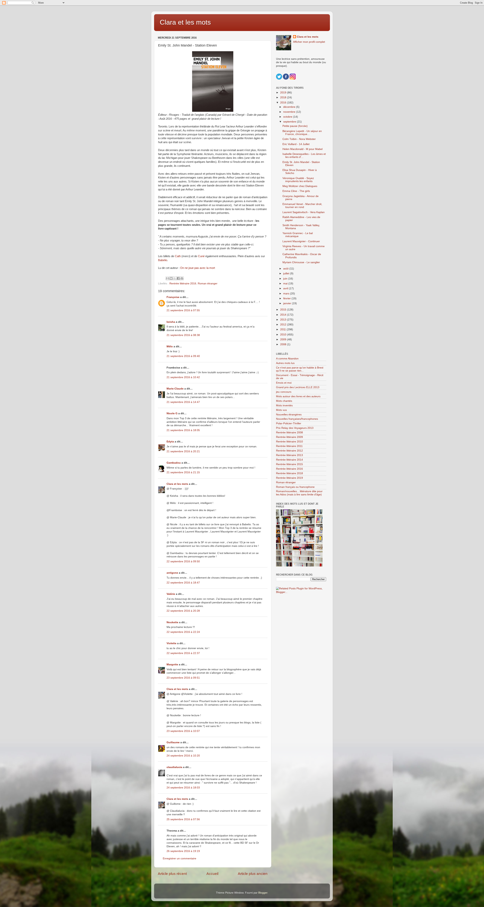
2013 (283, 319)
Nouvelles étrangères (289, 414)
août (286, 268)
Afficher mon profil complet (309, 41)
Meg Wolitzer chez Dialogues (299, 186)
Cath (178, 256)
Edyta (170, 441)
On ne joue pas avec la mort (197, 267)
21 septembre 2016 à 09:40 (183, 356)
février (287, 298)
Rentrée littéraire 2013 (289, 455)
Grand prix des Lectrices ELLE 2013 (297, 387)
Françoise (173, 297)
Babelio (162, 260)
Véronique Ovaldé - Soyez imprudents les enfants (298, 180)
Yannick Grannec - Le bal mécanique (297, 235)
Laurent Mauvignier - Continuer (301, 241)
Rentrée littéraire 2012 (289, 450)
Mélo (170, 346)
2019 (283, 92)
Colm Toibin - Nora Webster (299, 139)
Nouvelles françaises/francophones (297, 418)
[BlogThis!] (171, 278)
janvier (287, 303)
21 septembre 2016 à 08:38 (183, 335)
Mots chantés (284, 401)
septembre (290, 121)
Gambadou (174, 462)
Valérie (171, 594)
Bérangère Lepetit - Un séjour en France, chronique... (302, 133)
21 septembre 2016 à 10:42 (183, 377)
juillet (286, 273)
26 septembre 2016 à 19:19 (183, 851)
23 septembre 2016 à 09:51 (183, 677)
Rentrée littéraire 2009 (289, 437)
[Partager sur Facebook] (178, 278)
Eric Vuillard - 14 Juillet (295, 144)
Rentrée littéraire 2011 (289, 446)
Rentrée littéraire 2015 (289, 464)
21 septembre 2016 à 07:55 (183, 310)
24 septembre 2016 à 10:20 (183, 755)
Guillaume (173, 742)
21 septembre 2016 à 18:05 (183, 430)
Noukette (172, 622)
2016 (283, 102)
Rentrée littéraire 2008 (289, 432)
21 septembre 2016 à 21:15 (183, 472)
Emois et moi (284, 382)
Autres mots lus (285, 363)
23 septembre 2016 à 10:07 (183, 731)
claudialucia (174, 767)
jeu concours (283, 391)
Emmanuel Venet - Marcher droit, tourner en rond (302, 206)
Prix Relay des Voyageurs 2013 (294, 428)
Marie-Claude (175, 388)
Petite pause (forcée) (295, 126)
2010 (283, 334)
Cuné (201, 256)
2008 (283, 344)
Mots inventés (284, 405)
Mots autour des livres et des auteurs (298, 396)
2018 (283, 97)
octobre (288, 116)
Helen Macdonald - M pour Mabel (302, 149)
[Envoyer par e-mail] (167, 278)
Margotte (172, 664)
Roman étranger (207, 283)
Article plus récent (172, 874)
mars (286, 293)
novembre (289, 111)
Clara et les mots (185, 22)
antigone (172, 572)
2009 (283, 339)
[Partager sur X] (175, 278)
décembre (289, 107)
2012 (283, 324)
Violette (171, 643)
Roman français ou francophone (295, 487)
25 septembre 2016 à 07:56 (183, 819)
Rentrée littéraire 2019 (289, 477)
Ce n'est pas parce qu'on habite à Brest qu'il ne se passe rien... (299, 369)
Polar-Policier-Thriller (288, 423)
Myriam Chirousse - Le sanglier (301, 262)
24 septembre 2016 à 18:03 (183, 787)
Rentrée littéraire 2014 (289, 459)
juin (285, 278)
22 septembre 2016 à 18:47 (183, 582)
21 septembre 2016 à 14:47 (183, 402)
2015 (283, 309)
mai (285, 283)
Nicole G (172, 413)
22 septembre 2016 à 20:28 (183, 610)
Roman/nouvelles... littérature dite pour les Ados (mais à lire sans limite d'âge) (299, 493)
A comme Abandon (287, 358)
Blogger (262, 892)
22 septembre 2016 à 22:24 (183, 632)
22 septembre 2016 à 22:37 (183, 653)
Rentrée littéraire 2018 (289, 473)
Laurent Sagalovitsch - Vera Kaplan (303, 212)
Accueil (212, 874)
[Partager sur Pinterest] (182, 278)
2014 (283, 314)
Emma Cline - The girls (296, 191)
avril (286, 288)
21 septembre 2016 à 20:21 (183, 451)
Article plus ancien (253, 874)
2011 (283, 329)
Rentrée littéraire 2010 (289, 441)
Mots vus (281, 410)
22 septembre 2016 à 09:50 (183, 561)
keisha (171, 321)
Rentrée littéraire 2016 (182, 283)
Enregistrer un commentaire (179, 858)
